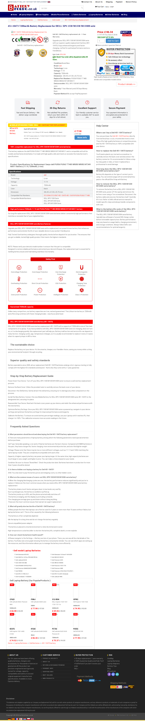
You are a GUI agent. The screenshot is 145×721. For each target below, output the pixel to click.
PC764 (54, 629)
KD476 (12, 629)
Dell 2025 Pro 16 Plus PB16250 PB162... (27, 557)
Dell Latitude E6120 (21, 560)
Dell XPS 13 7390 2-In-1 (22, 574)
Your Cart (100, 7)
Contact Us (87, 2)
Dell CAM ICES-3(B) (21, 563)
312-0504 (55, 599)
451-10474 (70, 195)
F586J (33, 599)
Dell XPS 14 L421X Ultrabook (60, 574)
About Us (99, 2)
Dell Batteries (43, 20)
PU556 (77, 195)
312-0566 (47, 195)
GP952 (75, 599)
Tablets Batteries (79, 15)
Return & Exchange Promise (54, 665)
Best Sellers (48, 675)
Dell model (56, 20)
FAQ (135, 715)
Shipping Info (48, 671)
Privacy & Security (50, 658)
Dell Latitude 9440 (57, 576)
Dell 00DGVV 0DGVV (58, 557)
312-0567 (54, 195)
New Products (48, 678)
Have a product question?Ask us (109, 45)
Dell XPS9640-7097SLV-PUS (23, 565)
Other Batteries (113, 15)
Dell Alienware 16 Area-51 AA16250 (62, 554)
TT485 (87, 195)
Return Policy (131, 2)
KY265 (33, 629)
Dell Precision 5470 (57, 560)
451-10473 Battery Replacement (77, 20)
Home (14, 15)
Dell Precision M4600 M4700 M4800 (26, 568)
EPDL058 (63, 54)
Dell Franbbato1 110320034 (23, 576)
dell (60, 66)
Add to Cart (113, 40)
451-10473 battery (49, 643)
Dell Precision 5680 (57, 568)
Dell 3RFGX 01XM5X (57, 563)
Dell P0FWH (19, 571)
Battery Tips (112, 666)
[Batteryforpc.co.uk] (22, 7)
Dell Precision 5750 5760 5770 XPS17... (63, 571)
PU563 (82, 195)
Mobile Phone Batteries (60, 15)
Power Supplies (43, 15)
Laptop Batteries (96, 15)
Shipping (109, 2)
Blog (125, 15)
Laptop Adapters (27, 15)
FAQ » (76, 669)
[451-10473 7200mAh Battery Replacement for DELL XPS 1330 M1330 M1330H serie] (30, 33)
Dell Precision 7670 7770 (59, 565)
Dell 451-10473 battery (121, 136)
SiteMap (110, 658)
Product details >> (126, 84)
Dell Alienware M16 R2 (22, 554)
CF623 (12, 599)
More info (82, 137)
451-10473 (62, 195)
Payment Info (48, 668)
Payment (119, 2)
